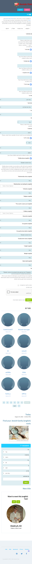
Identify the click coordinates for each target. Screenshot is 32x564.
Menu (29, 14)
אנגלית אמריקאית (9, 18)
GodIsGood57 (8, 329)
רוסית (29, 20)
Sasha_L (8, 394)
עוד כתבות (20, 28)
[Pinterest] (16, 554)
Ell (8, 351)
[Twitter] (21, 554)
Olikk (24, 372)
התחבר (20, 9)
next (15, 406)
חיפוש (7, 28)
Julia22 (24, 351)
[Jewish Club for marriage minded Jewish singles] (16, 4)
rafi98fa (8, 372)
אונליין (13, 28)
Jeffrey (24, 394)
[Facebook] (26, 554)
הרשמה (27, 9)
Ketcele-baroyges (24, 329)
